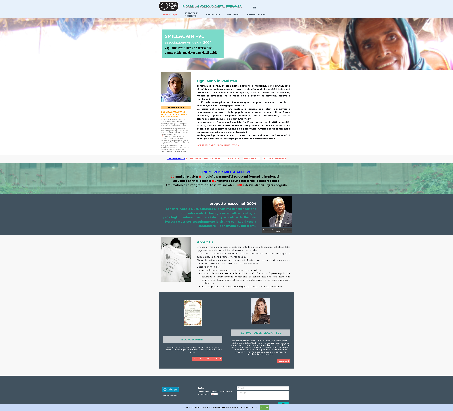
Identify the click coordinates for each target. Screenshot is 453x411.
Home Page (170, 14)
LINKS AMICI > (251, 158)
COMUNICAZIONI (256, 14)
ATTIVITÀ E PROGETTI (191, 14)
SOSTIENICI (233, 14)
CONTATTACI (212, 14)
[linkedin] (254, 7)
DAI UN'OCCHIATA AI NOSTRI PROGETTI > (214, 158)
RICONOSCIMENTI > (274, 158)
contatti (214, 394)
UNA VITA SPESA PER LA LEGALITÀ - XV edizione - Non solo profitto (174, 114)
